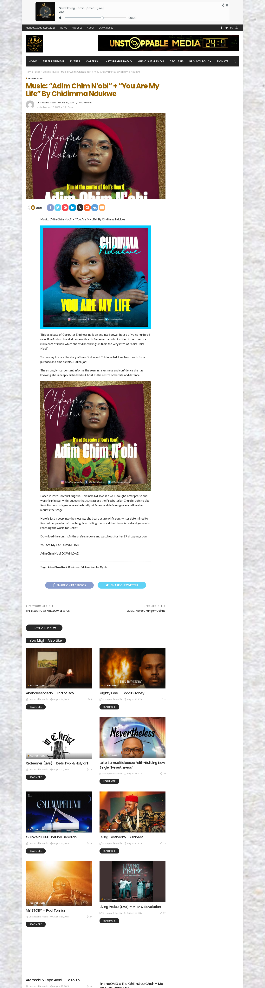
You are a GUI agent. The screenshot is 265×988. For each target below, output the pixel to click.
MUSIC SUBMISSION (151, 61)
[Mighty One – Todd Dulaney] (132, 668)
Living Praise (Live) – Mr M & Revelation (130, 906)
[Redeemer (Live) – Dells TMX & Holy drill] (59, 738)
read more (36, 707)
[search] (234, 61)
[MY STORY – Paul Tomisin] (59, 883)
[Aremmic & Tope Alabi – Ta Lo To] (59, 955)
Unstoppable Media (46, 102)
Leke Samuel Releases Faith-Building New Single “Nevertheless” (132, 765)
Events (75, 61)
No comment (85, 102)
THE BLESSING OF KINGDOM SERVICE (48, 611)
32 (164, 913)
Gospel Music (35, 78)
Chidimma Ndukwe (79, 567)
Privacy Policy (200, 61)
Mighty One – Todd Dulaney (122, 693)
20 (164, 773)
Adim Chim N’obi (57, 567)
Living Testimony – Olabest (121, 837)
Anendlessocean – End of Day (50, 693)
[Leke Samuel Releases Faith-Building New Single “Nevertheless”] (132, 737)
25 (164, 843)
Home (63, 27)
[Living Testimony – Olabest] (132, 811)
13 (90, 769)
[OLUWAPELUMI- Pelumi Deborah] (59, 811)
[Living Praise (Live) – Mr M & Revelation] (132, 881)
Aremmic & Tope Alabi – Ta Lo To (53, 980)
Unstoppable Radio (118, 61)
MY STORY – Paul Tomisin (46, 910)
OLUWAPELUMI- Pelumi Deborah (51, 837)
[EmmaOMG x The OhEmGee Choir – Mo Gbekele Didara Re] (132, 957)
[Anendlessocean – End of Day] (59, 668)
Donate (222, 61)
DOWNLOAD (70, 545)
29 (90, 916)
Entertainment (53, 61)
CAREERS (92, 61)
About (90, 27)
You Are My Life (99, 567)
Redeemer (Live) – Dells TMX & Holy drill (57, 763)
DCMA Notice (106, 27)
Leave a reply (42, 627)
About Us (77, 27)
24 (90, 843)
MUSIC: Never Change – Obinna (145, 611)
